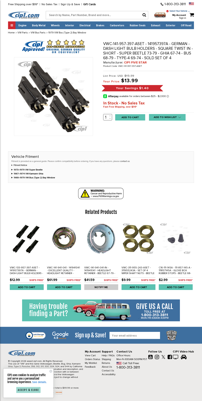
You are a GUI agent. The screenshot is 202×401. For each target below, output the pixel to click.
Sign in (182, 18)
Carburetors (117, 25)
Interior (69, 25)
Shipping (106, 359)
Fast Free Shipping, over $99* (120, 106)
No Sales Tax (49, 4)
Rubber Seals (138, 25)
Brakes (100, 25)
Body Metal (38, 25)
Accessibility (109, 374)
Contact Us (108, 370)
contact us (125, 161)
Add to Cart (26, 287)
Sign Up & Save (70, 4)
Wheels (55, 25)
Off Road (186, 25)
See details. (39, 382)
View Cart (90, 355)
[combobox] (97, 15)
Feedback (90, 366)
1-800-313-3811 (175, 4)
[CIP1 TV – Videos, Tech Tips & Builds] (176, 357)
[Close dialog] (50, 371)
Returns (106, 363)
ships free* (36, 280)
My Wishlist (91, 363)
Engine (22, 25)
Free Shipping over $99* (23, 4)
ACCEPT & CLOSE (28, 390)
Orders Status (92, 359)
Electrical (85, 25)
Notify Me (101, 287)
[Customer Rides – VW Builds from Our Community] (184, 357)
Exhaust (155, 25)
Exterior (170, 25)
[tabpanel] (26, 256)
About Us (107, 366)
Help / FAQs (108, 355)
